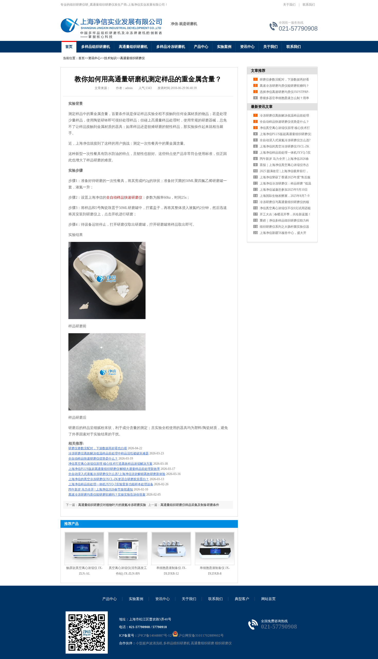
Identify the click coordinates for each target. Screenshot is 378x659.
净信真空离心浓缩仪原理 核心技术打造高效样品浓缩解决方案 (110, 463)
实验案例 (224, 47)
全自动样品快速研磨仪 (124, 197)
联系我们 (309, 4)
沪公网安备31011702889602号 (201, 635)
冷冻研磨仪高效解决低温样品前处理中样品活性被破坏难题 (108, 453)
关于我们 (289, 4)
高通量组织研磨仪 (132, 58)
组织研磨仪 (223, 643)
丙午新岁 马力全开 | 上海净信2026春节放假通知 (100, 489)
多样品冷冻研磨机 (170, 47)
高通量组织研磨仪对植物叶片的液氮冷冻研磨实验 (112, 505)
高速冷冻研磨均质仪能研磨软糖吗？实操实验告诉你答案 (107, 494)
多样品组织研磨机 (95, 47)
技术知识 (110, 58)
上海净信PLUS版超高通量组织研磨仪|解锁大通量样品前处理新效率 (114, 469)
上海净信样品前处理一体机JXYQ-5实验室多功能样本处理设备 (110, 484)
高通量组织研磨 (202, 643)
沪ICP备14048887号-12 (155, 635)
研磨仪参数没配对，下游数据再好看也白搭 (97, 448)
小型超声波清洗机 (149, 643)
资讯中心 (247, 47)
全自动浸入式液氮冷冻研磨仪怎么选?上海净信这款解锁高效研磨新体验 (116, 474)
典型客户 (242, 599)
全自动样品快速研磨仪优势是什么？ (93, 458)
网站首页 (268, 599)
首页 (69, 47)
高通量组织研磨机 (133, 47)
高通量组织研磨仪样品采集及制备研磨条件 (189, 505)
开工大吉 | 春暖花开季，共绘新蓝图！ (285, 214)
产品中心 (201, 47)
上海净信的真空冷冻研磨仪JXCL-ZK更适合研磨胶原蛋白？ (108, 479)
